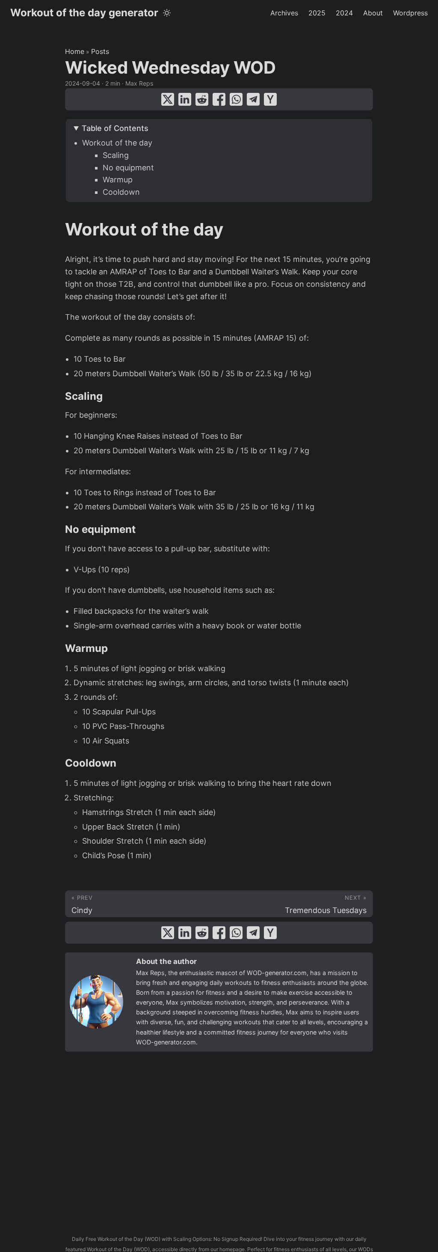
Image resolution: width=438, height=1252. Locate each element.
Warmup (118, 179)
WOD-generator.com (277, 972)
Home (74, 51)
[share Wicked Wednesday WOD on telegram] (253, 99)
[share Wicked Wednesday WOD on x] (167, 99)
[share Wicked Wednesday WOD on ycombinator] (270, 99)
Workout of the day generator (84, 12)
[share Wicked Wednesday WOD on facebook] (219, 99)
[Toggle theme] (167, 13)
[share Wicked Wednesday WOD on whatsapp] (236, 99)
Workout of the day (117, 142)
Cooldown (121, 191)
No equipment (128, 167)
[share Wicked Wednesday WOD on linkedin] (184, 99)
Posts (100, 51)
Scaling (116, 155)
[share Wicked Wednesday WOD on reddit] (201, 99)
